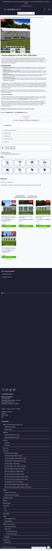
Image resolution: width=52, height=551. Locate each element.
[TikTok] (10, 389)
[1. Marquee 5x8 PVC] (15, 33)
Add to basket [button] (43, 225)
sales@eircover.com (7, 277)
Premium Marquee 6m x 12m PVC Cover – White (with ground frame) (9, 217)
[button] (3, 50)
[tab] (3, 46)
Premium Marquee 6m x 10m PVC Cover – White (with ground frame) (9, 248)
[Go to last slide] (30, 47)
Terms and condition (7, 411)
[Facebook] (3, 389)
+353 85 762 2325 (6, 274)
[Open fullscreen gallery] (28, 46)
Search (33, 13)
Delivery (4, 413)
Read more (9, 225)
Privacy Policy (13, 547)
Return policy (5, 415)
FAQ (3, 416)
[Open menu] (49, 9)
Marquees (7, 153)
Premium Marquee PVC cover (14, 153)
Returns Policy (8, 125)
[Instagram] (6, 389)
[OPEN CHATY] (48, 547)
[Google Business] (14, 389)
